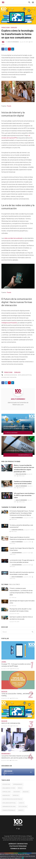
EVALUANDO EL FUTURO (8, 788)
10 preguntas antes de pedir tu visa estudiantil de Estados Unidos (20, 610)
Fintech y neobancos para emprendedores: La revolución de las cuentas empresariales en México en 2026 (21, 591)
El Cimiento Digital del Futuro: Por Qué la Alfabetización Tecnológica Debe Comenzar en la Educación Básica (22, 513)
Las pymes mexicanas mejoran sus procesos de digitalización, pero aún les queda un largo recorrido (17, 757)
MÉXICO (20, 788)
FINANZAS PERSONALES (8, 810)
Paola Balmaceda (21, 474)
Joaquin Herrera (17, 552)
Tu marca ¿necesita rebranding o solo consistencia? (21, 526)
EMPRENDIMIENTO (17, 784)
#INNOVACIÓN (6, 795)
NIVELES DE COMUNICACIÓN (10, 723)
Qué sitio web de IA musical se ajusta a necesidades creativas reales (22, 573)
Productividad (5, 27)
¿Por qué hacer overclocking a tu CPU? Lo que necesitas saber (24, 495)
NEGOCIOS (25, 791)
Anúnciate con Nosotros (18, 844)
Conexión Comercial (18, 529)
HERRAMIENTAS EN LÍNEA (9, 806)
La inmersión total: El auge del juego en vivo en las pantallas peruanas (22, 561)
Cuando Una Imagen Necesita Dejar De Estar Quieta (22, 549)
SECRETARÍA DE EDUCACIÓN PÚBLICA (12, 799)
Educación (4, 691)
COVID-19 (21, 802)
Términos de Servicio (18, 848)
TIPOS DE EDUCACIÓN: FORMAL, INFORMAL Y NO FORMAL (17, 695)
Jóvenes (3, 661)
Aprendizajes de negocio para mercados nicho (22, 602)
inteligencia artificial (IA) (9, 322)
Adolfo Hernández (13, 41)
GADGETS (20, 810)
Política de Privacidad (18, 846)
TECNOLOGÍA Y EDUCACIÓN (9, 377)
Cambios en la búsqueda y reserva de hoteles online (23, 482)
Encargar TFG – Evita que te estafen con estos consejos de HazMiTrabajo (16, 665)
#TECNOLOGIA (6, 784)
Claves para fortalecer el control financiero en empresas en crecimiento (22, 538)
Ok (23, 858)
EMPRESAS (16, 795)
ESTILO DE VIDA (23, 806)
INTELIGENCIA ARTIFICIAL (25, 375)
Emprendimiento (5, 753)
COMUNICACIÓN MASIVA (11, 375)
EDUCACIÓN (17, 791)
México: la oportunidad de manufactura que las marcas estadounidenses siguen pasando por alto (24, 468)
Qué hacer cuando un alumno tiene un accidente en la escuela (21, 618)
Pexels (9, 106)
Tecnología (13, 27)
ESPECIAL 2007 (6, 791)
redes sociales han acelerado (13, 238)
